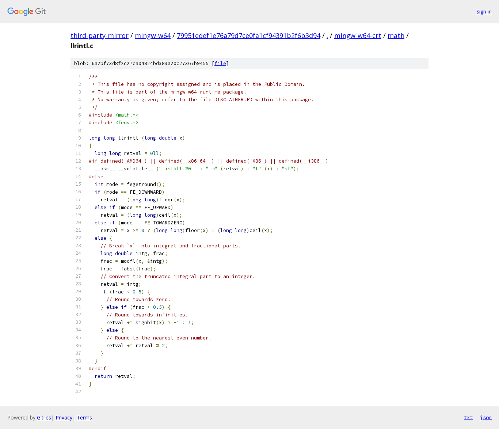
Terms (84, 417)
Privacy (64, 417)
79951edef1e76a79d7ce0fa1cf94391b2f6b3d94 (248, 35)
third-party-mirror (100, 35)
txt (468, 417)
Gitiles (44, 417)
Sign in (484, 11)
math (396, 35)
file (220, 63)
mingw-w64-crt (357, 35)
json (486, 417)
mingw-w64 (153, 35)
